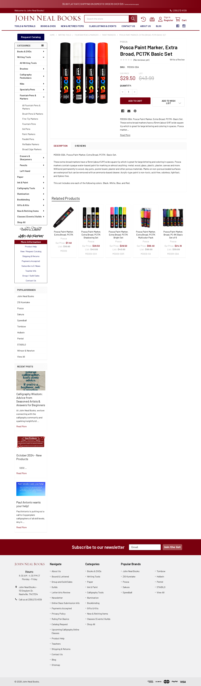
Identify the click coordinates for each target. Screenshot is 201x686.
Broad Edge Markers (31, 149)
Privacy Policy (58, 613)
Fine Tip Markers (30, 118)
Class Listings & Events (102, 26)
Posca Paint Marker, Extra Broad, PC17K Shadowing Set (91, 234)
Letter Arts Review (61, 592)
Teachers (56, 643)
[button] (30, 229)
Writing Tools (24, 57)
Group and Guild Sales (62, 581)
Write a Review (177, 59)
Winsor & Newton (26, 350)
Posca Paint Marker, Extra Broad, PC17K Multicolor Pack (146, 234)
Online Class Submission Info (66, 603)
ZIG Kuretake (23, 302)
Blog (158, 26)
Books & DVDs (48, 26)
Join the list (172, 547)
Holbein (21, 332)
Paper (20, 177)
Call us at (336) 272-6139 (30, 599)
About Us (145, 26)
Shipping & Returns (61, 649)
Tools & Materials (24, 26)
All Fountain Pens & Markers (31, 107)
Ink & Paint (22, 182)
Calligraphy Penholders (25, 76)
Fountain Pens (29, 124)
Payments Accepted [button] (31, 261)
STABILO (21, 344)
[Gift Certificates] (152, 19)
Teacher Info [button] (30, 271)
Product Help (58, 638)
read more (21, 426)
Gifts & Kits (23, 205)
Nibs (22, 83)
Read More (125, 135)
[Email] (129, 111)
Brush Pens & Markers (32, 113)
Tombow (21, 326)
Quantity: (126, 85)
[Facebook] (177, 26)
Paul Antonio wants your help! (28, 504)
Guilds (55, 587)
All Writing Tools (28, 63)
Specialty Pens (27, 89)
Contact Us (128, 26)
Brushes (24, 68)
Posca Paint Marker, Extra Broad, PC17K (63, 233)
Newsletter (57, 597)
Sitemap (56, 664)
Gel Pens (26, 129)
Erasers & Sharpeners (26, 158)
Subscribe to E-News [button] (30, 266)
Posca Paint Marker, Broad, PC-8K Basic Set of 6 (173, 234)
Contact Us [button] (31, 280)
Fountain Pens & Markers (28, 97)
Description (61, 145)
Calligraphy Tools (26, 188)
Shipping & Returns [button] (30, 256)
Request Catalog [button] (31, 37)
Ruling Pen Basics (60, 618)
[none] (84, 72)
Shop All (21, 222)
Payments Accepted (62, 608)
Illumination (23, 193)
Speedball (22, 320)
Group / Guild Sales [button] (30, 275)
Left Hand (25, 171)
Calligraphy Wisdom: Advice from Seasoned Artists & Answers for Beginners (30, 399)
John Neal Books (25, 296)
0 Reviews (80, 145)
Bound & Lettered (60, 576)
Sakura (20, 314)
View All (21, 356)
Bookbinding (23, 199)
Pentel (20, 338)
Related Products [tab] (66, 198)
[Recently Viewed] (144, 19)
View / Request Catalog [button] (30, 251)
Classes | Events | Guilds (29, 216)
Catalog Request (60, 624)
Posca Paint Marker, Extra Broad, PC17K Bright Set (118, 234)
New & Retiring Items (28, 211)
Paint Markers (28, 134)
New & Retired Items (72, 26)
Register (168, 20)
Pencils (23, 165)
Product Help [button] (31, 246)
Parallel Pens (28, 139)
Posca (20, 308)
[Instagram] (184, 26)
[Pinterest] (135, 111)
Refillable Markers (30, 144)
